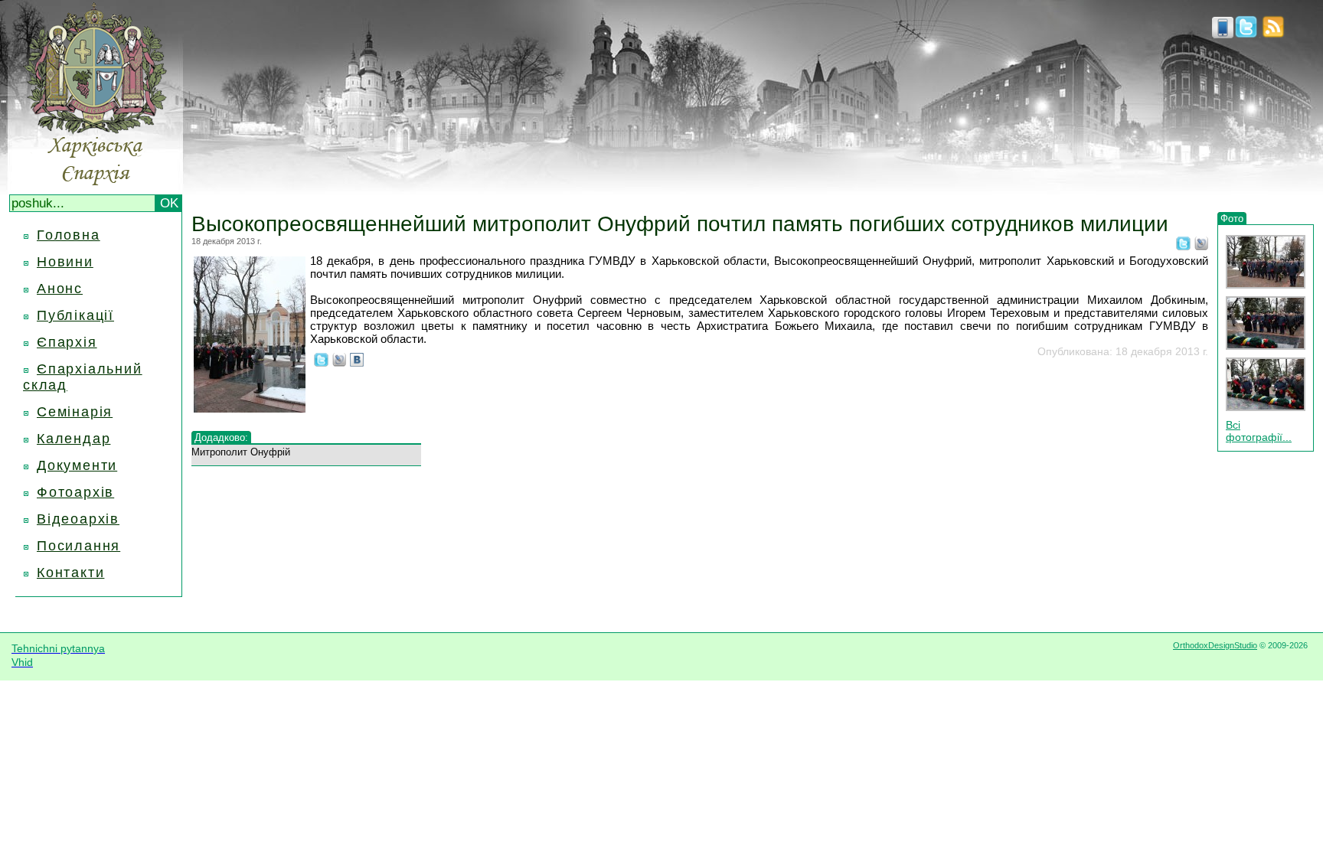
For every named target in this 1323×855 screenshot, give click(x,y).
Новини (65, 261)
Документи (77, 465)
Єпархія (67, 342)
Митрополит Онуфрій (240, 452)
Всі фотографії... (1259, 431)
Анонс (60, 288)
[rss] (1273, 33)
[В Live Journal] (1201, 245)
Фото (1231, 218)
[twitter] (1246, 33)
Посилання (78, 545)
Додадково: (221, 437)
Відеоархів (78, 519)
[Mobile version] (1222, 33)
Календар (73, 438)
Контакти (70, 572)
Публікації (75, 315)
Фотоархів (75, 492)
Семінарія (75, 411)
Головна (68, 235)
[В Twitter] (1183, 245)
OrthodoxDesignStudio (1215, 645)
